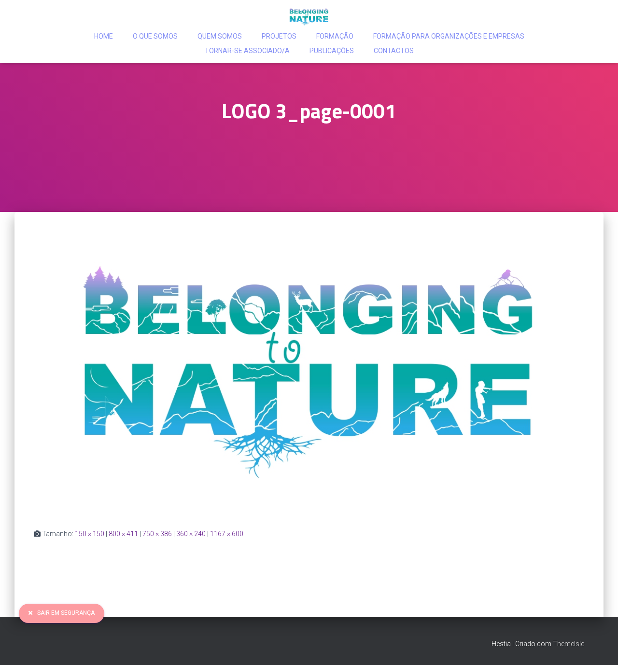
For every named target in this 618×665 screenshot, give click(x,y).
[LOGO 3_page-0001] (309, 372)
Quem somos (219, 36)
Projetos (279, 36)
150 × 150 (89, 534)
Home (103, 36)
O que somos (155, 36)
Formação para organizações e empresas (448, 36)
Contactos (394, 51)
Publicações (331, 51)
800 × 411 (123, 534)
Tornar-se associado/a (247, 51)
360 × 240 (191, 534)
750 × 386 (157, 534)
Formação (334, 36)
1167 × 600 (226, 534)
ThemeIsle (568, 644)
